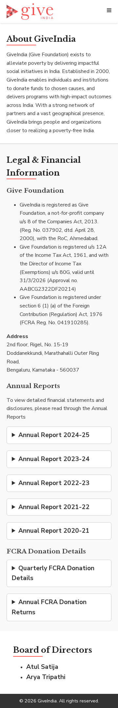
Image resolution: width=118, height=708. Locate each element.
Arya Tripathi (46, 677)
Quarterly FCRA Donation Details (53, 573)
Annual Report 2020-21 (53, 530)
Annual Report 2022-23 (53, 483)
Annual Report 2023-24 (53, 459)
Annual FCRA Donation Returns (49, 607)
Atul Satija (42, 667)
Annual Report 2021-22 (53, 507)
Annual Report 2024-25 (53, 435)
